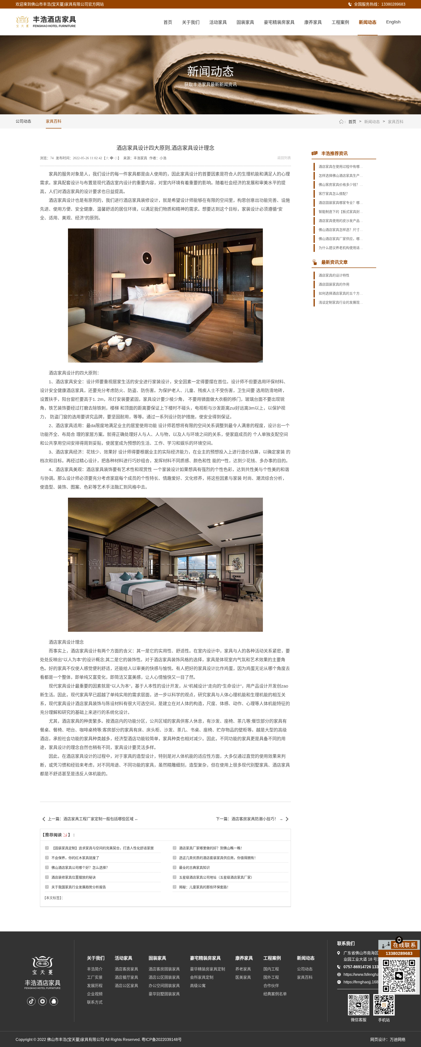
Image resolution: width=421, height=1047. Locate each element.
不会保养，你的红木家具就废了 (75, 858)
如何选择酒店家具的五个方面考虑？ (341, 293)
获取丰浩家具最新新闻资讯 (210, 84)
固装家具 (245, 22)
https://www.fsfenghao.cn (365, 974)
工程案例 (340, 22)
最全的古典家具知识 (194, 867)
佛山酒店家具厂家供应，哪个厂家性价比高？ (341, 239)
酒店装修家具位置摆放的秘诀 (73, 877)
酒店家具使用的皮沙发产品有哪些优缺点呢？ (341, 221)
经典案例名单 (275, 994)
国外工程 (271, 977)
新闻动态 (367, 22)
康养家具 (313, 22)
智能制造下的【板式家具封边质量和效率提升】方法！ (341, 212)
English (393, 22)
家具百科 (53, 121)
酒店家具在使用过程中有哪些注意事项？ (341, 166)
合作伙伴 (271, 986)
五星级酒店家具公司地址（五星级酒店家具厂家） (216, 877)
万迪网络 (397, 1039)
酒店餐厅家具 (126, 977)
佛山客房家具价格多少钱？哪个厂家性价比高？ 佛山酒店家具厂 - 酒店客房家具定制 (341, 185)
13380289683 (393, 4)
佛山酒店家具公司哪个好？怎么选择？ (80, 867)
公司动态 (23, 121)
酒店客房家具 (126, 969)
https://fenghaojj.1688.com (366, 982)
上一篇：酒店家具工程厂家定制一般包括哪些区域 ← (93, 819)
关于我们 (191, 22)
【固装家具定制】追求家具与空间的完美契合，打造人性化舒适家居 (102, 848)
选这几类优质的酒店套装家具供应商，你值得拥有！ (218, 858)
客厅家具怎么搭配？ (334, 194)
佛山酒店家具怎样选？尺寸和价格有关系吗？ (341, 230)
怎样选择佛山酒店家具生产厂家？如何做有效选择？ (341, 176)
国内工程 (271, 969)
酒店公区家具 (126, 986)
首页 (167, 22)
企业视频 (95, 994)
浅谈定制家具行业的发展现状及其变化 (341, 302)
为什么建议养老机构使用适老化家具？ (341, 248)
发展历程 (95, 986)
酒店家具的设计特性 (334, 275)
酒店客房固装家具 (164, 969)
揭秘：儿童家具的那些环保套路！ (204, 887)
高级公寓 (198, 986)
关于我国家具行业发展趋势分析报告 (78, 887)
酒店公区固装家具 (164, 977)
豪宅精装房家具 (279, 22)
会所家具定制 (201, 977)
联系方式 (95, 1002)
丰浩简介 (95, 969)
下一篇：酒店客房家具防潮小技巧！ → (249, 819)
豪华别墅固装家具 (164, 994)
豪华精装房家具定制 (207, 969)
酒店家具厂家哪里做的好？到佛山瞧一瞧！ (211, 848)
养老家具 (243, 969)
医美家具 (243, 977)
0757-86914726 (358, 967)
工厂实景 (95, 977)
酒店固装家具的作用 (334, 284)
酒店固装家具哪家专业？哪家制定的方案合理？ (341, 203)
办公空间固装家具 (164, 986)
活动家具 (218, 22)
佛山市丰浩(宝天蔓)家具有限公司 (59, 4)
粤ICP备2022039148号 (162, 1039)
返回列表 (284, 158)
